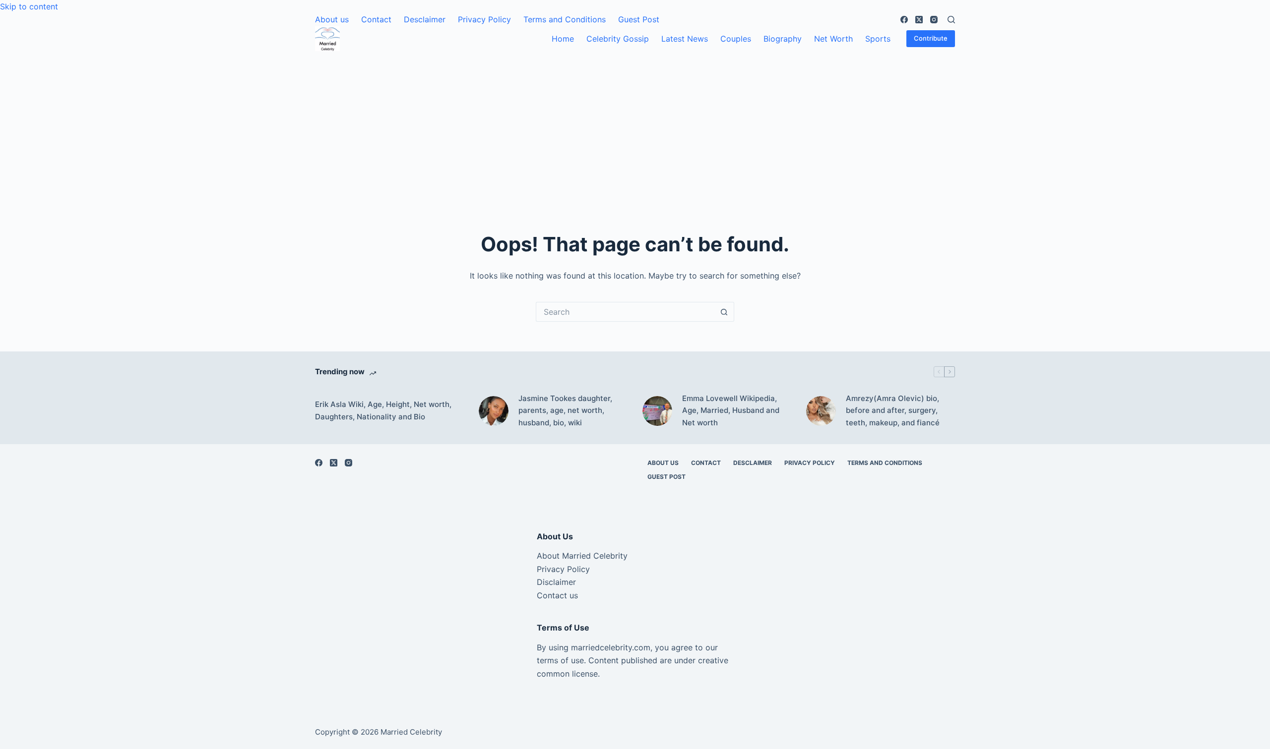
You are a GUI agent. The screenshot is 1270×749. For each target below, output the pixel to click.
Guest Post (638, 19)
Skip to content (29, 6)
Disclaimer (556, 582)
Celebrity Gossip (617, 39)
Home (563, 39)
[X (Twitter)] (919, 19)
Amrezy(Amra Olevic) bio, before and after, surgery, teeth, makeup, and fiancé (893, 411)
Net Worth (833, 39)
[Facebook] (904, 19)
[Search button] (724, 312)
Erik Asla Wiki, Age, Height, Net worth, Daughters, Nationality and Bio (383, 410)
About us (332, 19)
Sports (877, 39)
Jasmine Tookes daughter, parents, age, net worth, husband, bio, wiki (565, 411)
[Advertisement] (635, 125)
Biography (782, 39)
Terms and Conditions (564, 19)
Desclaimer (424, 19)
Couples (735, 39)
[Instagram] (934, 19)
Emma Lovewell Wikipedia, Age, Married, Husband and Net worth (730, 411)
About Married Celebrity (582, 556)
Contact (376, 19)
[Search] (951, 19)
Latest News (684, 39)
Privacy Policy (484, 19)
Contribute (931, 38)
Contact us (557, 595)
